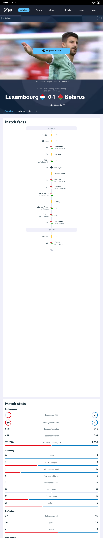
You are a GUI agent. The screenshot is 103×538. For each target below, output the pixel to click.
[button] (94, 10)
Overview (9, 111)
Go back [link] (8, 18)
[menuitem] (24, 10)
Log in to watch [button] (53, 50)
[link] (24, 10)
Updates (21, 111)
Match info (33, 111)
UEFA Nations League (7, 10)
